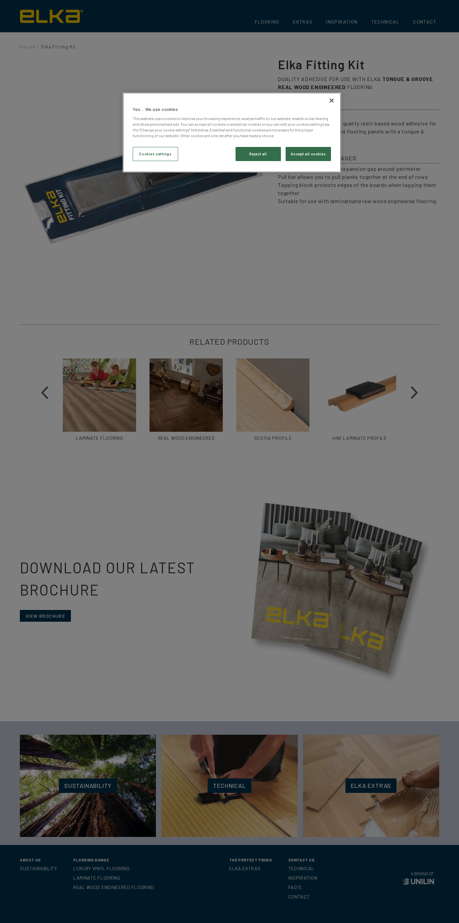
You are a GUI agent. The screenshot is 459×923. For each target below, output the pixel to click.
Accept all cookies (308, 154)
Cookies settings (155, 154)
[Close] (331, 100)
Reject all (258, 154)
